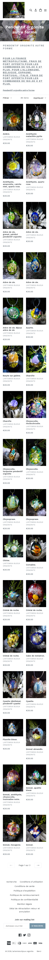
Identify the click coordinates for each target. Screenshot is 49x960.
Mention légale (24, 904)
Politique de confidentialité (24, 899)
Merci (39, 951)
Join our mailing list (24, 919)
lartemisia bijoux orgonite (22, 951)
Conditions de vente (24, 886)
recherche (11, 882)
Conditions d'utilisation (31, 882)
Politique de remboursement (24, 895)
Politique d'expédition (24, 890)
